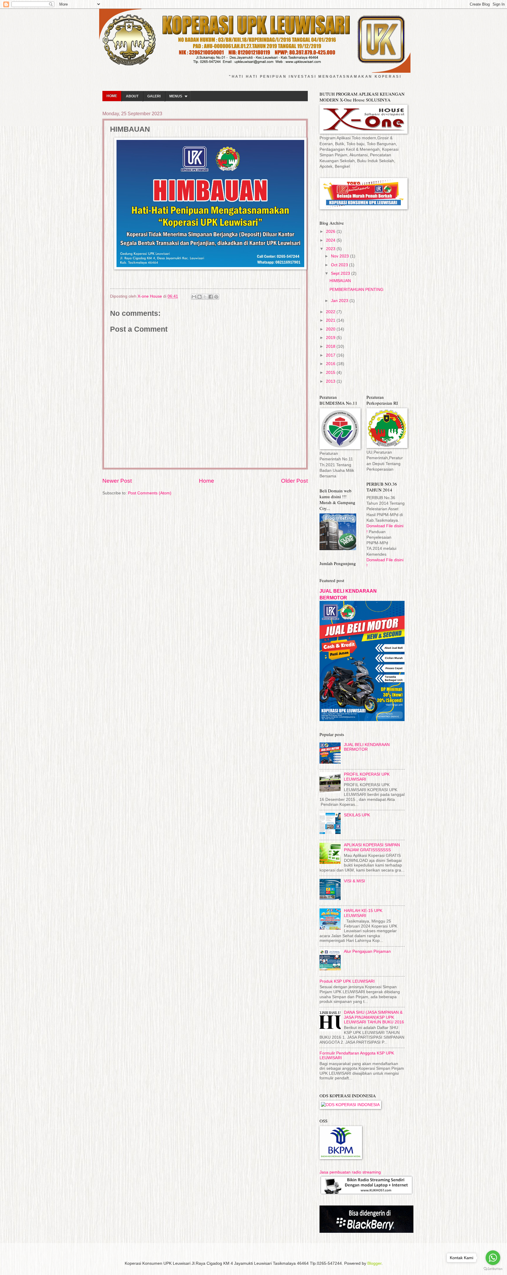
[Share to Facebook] (211, 297)
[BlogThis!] (199, 297)
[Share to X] (205, 297)
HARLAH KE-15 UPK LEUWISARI (363, 913)
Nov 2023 (340, 256)
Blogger (374, 1263)
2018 (331, 346)
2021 (331, 320)
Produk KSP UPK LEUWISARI (347, 981)
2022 (331, 312)
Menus (175, 96)
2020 (331, 329)
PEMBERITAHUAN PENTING (356, 289)
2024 (331, 240)
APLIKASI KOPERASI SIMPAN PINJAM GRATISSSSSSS (372, 847)
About (132, 96)
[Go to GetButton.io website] (493, 1269)
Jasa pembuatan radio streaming (350, 1172)
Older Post (294, 481)
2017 (331, 355)
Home (112, 96)
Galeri (153, 96)
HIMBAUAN (340, 281)
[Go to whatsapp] (493, 1257)
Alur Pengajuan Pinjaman (367, 951)
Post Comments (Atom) (149, 493)
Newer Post (117, 481)
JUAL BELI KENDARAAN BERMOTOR (367, 747)
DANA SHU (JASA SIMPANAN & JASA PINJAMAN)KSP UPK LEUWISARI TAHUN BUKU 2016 (374, 1017)
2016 (331, 364)
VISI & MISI (354, 881)
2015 (331, 372)
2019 (331, 337)
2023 (331, 249)
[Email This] (194, 297)
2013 (331, 381)
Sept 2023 (341, 273)
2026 (331, 231)
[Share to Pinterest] (216, 297)
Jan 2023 (340, 301)
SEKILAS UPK (357, 815)
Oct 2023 (340, 265)
